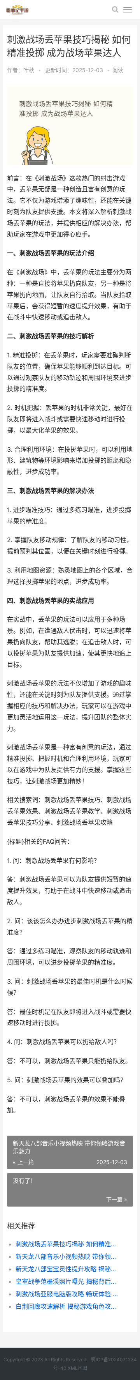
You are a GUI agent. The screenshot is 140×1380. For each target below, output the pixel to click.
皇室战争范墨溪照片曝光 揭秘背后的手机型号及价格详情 (68, 1281)
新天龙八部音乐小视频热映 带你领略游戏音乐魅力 (68, 1256)
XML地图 (77, 1368)
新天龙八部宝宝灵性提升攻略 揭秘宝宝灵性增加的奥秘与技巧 (68, 1269)
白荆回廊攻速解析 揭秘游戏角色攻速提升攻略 (68, 1306)
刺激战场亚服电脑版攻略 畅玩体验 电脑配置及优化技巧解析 (68, 1294)
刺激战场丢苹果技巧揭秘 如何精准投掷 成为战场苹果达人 (68, 1244)
